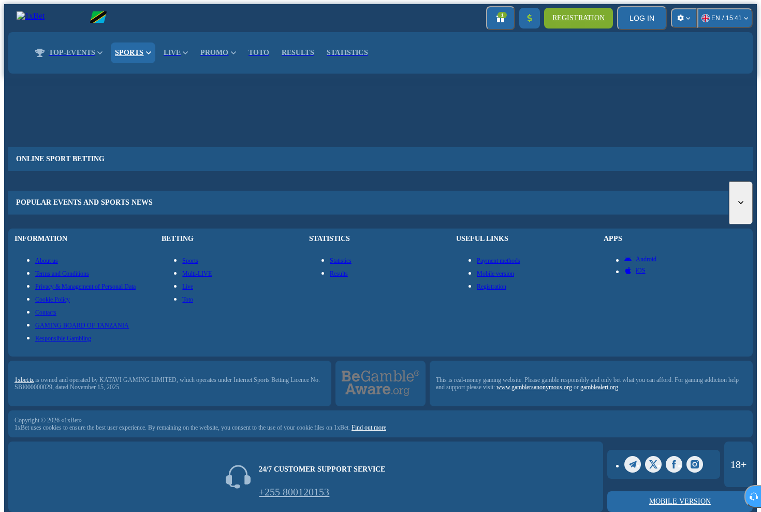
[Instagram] (694, 464)
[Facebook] (674, 464)
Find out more (369, 427)
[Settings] (684, 18)
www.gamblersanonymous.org (534, 387)
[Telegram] (632, 464)
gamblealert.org (599, 387)
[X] (653, 464)
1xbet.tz (24, 379)
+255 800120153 (294, 491)
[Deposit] (529, 18)
